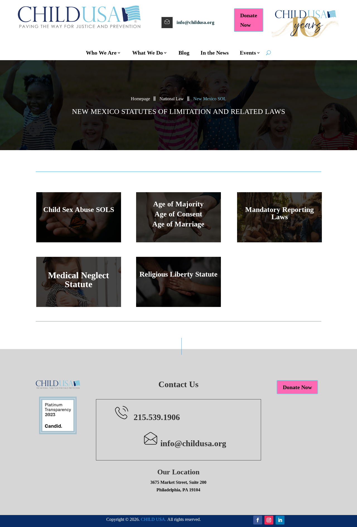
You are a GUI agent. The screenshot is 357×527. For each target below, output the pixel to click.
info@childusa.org (195, 22)
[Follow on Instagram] (268, 520)
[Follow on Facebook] (257, 520)
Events (248, 53)
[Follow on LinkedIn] (280, 520)
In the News (215, 53)
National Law (172, 98)
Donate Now (248, 20)
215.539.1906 (157, 417)
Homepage (140, 98)
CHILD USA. (153, 519)
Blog (183, 53)
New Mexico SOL (209, 98)
